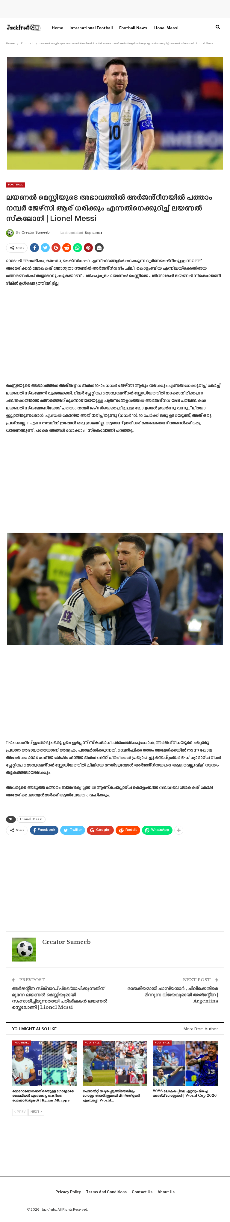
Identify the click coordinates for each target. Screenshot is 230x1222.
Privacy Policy (68, 1192)
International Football (91, 27)
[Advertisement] (115, 337)
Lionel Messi (166, 27)
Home (57, 27)
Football (15, 184)
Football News (133, 27)
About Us (166, 1192)
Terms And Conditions (106, 1192)
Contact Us (142, 1192)
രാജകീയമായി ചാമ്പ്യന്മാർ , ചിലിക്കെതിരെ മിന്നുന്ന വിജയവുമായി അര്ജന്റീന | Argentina (172, 994)
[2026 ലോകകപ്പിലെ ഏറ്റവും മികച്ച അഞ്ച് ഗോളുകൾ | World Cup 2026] (185, 1063)
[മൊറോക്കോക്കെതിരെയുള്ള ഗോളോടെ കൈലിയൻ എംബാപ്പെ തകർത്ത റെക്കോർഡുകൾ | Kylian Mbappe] (44, 1063)
